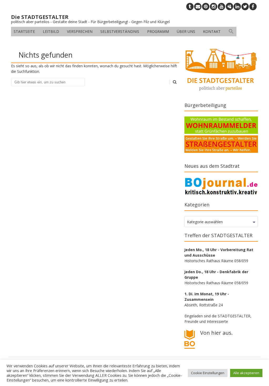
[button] (231, 31)
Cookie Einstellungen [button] (207, 372)
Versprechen (79, 31)
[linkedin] (237, 7)
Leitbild (51, 31)
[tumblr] (190, 7)
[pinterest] (206, 7)
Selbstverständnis (119, 31)
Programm (158, 31)
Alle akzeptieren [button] (246, 372)
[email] (198, 7)
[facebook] (253, 7)
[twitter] (245, 7)
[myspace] (229, 7)
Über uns (186, 31)
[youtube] (221, 7)
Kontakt (212, 31)
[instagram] (214, 7)
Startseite (24, 31)
